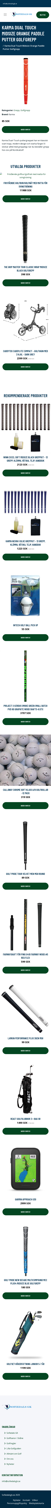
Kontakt (26, 1500)
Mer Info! (25, 129)
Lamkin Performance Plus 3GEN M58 (25, 1038)
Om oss (10, 1458)
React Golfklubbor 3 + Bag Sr (25, 1118)
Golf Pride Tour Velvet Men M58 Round (25, 873)
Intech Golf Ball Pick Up (25, 625)
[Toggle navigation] (5, 14)
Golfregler (11, 1443)
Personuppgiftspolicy (17, 1503)
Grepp (17, 110)
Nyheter (10, 1464)
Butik (43, 15)
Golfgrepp (25, 110)
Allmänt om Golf (14, 1453)
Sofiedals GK (12, 1433)
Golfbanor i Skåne (15, 1438)
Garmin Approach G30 (25, 1199)
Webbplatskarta (36, 1503)
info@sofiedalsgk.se (10, 4)
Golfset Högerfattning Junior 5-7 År (25, 1363)
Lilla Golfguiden (14, 1448)
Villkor (35, 1500)
